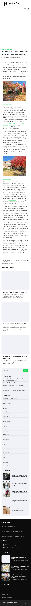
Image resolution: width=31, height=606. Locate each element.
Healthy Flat (5, 602)
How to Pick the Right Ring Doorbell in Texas (13, 385)
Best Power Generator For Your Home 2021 (14, 323)
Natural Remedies (7, 447)
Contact (3, 592)
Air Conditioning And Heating (10, 398)
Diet (4, 418)
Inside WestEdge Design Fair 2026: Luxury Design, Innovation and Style (19, 476)
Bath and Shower (7, 403)
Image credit (7, 104)
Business (5, 408)
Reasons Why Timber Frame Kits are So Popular (14, 390)
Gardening (5, 431)
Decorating (5, 416)
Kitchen (4, 442)
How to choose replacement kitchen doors (12, 545)
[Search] (28, 9)
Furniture (5, 426)
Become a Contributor (7, 597)
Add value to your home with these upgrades (15, 292)
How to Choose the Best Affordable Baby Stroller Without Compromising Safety (19, 484)
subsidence (12, 200)
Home (3, 586)
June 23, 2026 (25, 560)
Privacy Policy (5, 594)
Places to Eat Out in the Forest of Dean (12, 382)
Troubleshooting (7, 460)
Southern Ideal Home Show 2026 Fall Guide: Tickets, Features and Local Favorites (19, 576)
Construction (6, 413)
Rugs (4, 457)
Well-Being (5, 465)
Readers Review (6, 452)
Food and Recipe (7, 424)
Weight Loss (6, 462)
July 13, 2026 (16, 547)
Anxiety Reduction (7, 400)
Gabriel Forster (7, 547)
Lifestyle (5, 444)
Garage (4, 429)
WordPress (25, 604)
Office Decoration (7, 449)
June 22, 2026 (25, 569)
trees (13, 139)
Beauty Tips (5, 406)
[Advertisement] (15, 28)
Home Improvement (7, 49)
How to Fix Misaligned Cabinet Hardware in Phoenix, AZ (18, 501)
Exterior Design (6, 421)
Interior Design (6, 439)
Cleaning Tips (6, 411)
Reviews (5, 454)
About (3, 589)
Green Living (6, 434)
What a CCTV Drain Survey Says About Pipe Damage (15, 387)
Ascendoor (10, 604)
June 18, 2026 (25, 579)
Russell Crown (6, 57)
